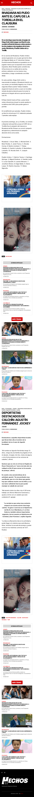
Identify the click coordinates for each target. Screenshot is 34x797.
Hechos (6, 32)
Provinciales (6, 279)
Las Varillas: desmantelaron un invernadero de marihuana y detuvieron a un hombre (16, 306)
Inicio (3, 8)
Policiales (6, 290)
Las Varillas (6, 303)
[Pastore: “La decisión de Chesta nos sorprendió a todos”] (17, 357)
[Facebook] (2, 773)
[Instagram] (5, 773)
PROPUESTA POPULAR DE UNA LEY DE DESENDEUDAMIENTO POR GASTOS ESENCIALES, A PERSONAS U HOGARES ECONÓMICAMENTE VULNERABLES (17, 269)
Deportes (7, 8)
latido (22, 793)
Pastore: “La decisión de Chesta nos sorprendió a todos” (14, 281)
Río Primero (11, 26)
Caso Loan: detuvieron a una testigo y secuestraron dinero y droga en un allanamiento (15, 293)
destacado (9, 256)
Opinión (5, 266)
